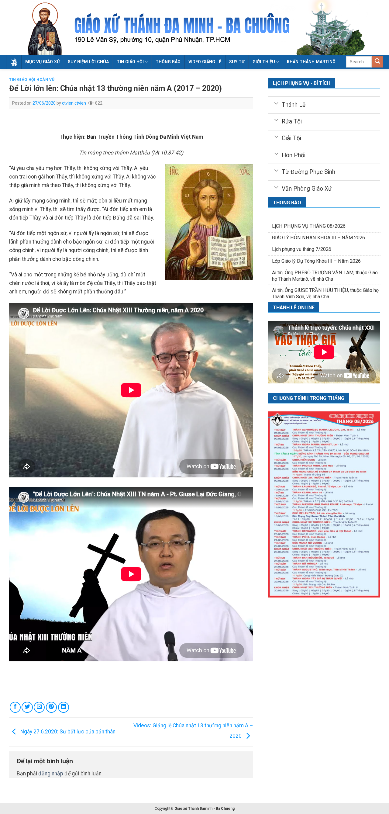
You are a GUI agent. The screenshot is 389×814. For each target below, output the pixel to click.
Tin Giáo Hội (130, 61)
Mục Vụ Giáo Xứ (42, 61)
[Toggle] (276, 103)
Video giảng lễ (204, 61)
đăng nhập (50, 774)
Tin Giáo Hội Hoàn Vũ (31, 80)
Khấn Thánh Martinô (311, 61)
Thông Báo (168, 61)
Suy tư (237, 61)
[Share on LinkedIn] (63, 707)
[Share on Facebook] (15, 707)
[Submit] (377, 62)
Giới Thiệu (264, 61)
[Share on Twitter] (27, 707)
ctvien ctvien (74, 103)
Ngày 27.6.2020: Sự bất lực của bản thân (67, 732)
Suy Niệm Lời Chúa (88, 61)
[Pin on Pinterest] (51, 707)
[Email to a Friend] (39, 707)
